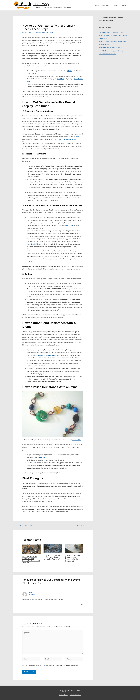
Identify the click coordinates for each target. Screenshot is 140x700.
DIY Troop (41, 4)
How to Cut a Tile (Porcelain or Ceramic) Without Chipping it (72, 558)
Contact (123, 5)
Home (97, 5)
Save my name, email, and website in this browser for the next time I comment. (51, 666)
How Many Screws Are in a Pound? (110, 48)
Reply (81, 605)
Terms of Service (75, 695)
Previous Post (26, 525)
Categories (105, 5)
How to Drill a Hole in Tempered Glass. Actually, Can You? (52, 557)
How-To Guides (47, 32)
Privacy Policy (63, 695)
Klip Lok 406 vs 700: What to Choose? (111, 32)
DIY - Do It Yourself (35, 32)
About (116, 5)
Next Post (81, 525)
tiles (77, 137)
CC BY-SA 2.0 (76, 440)
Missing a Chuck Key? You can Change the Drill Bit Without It (31, 560)
